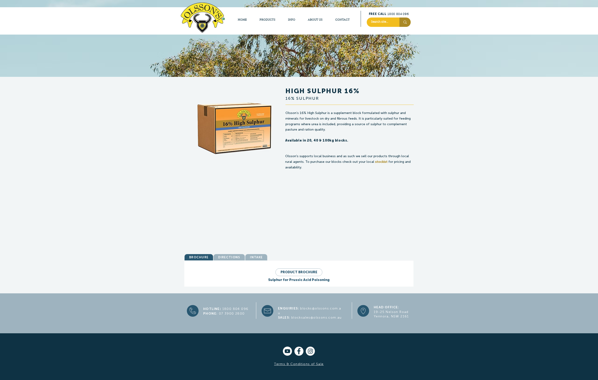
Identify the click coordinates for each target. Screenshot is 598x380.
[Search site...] (405, 22)
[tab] (198, 257)
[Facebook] (298, 351)
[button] (320, 146)
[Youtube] (287, 351)
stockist (381, 162)
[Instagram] (310, 351)
